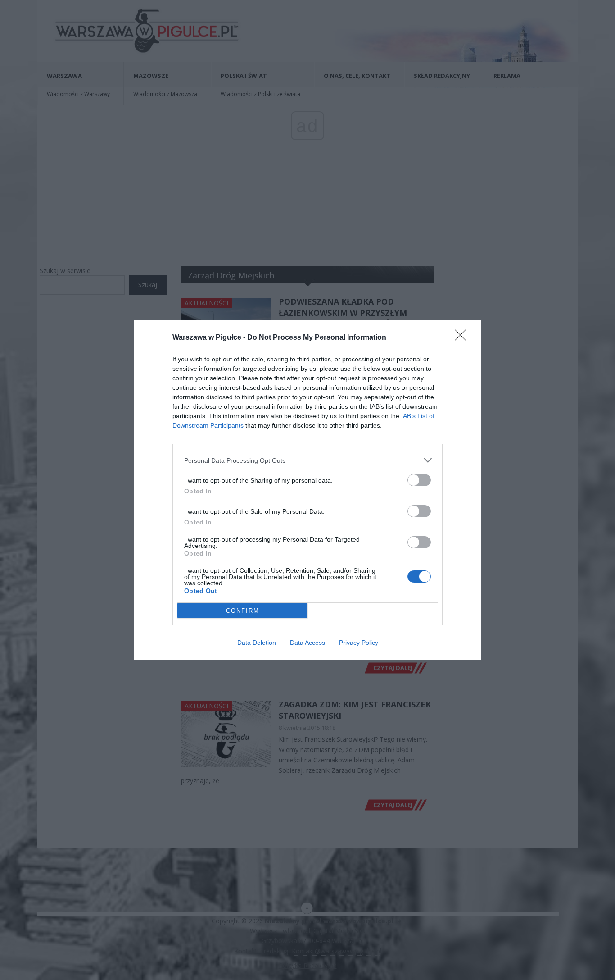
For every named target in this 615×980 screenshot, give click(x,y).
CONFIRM (242, 610)
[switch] (419, 480)
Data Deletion (256, 642)
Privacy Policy (358, 642)
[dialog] (307, 490)
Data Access (307, 642)
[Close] (463, 337)
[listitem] (307, 460)
